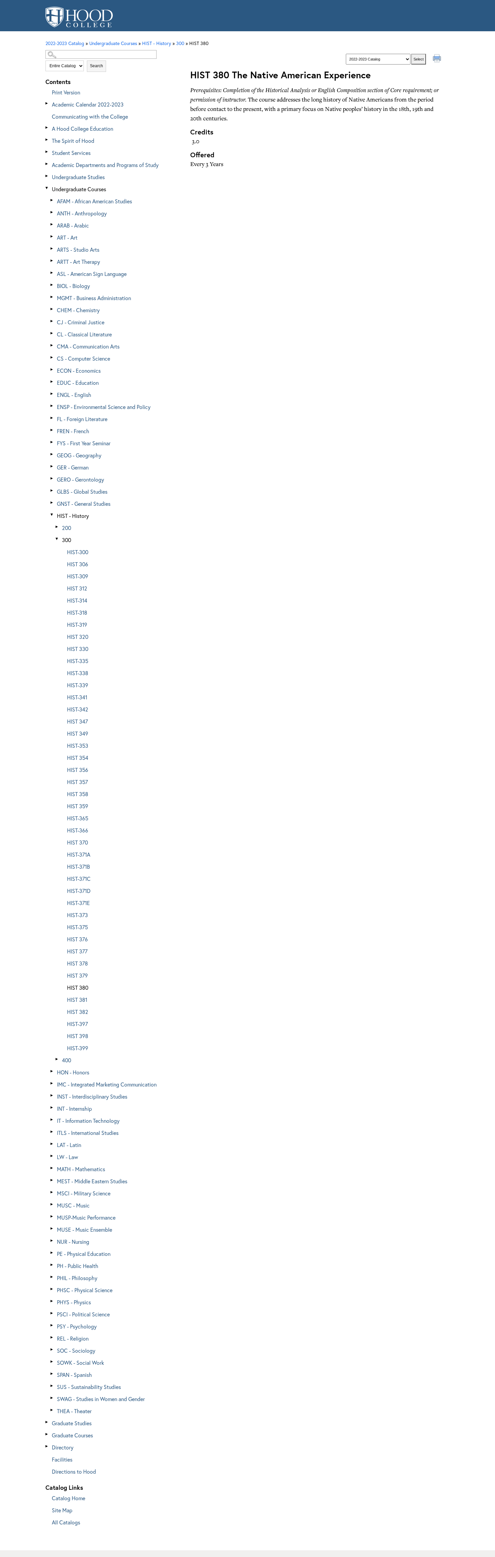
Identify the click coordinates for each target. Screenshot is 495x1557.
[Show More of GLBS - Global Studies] (52, 490)
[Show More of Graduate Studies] (47, 1422)
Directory (62, 1447)
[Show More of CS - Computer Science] (52, 357)
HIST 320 (77, 636)
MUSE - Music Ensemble (84, 1229)
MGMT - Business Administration (94, 297)
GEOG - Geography (79, 455)
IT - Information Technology (88, 1120)
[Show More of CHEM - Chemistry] (52, 309)
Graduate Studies (72, 1423)
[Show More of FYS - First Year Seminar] (52, 442)
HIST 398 (77, 1035)
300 (180, 43)
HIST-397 (77, 1023)
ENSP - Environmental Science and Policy (104, 406)
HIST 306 (77, 564)
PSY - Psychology (77, 1326)
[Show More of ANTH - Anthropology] (52, 212)
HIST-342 (77, 709)
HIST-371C (79, 878)
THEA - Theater (74, 1411)
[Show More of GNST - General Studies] (52, 502)
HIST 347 (77, 721)
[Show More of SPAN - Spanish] (52, 1373)
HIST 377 (77, 951)
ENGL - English (74, 394)
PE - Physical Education (83, 1253)
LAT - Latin (69, 1144)
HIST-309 (77, 576)
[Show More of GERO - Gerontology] (52, 478)
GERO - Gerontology (80, 479)
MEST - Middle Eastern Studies (92, 1181)
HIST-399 (77, 1048)
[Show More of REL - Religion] (52, 1337)
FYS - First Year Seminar (83, 443)
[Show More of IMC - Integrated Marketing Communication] (52, 1083)
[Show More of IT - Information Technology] (52, 1119)
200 (66, 527)
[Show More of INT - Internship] (52, 1107)
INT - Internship (74, 1108)
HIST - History (73, 515)
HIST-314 (77, 600)
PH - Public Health (77, 1265)
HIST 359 (77, 806)
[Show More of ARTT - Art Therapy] (52, 260)
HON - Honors (73, 1072)
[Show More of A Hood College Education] (47, 127)
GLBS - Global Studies (82, 491)
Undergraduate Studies (78, 176)
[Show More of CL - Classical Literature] (52, 333)
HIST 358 (77, 793)
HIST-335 (77, 660)
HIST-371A (78, 854)
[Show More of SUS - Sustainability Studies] (52, 1385)
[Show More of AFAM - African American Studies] (52, 200)
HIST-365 (77, 818)
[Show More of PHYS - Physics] (52, 1301)
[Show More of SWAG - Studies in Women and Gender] (52, 1397)
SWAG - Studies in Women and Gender (101, 1398)
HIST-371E (78, 902)
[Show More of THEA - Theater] (52, 1409)
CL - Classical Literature (84, 334)
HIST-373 (77, 914)
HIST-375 (77, 927)
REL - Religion (73, 1338)
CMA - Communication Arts (88, 346)
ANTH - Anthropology (82, 213)
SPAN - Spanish (74, 1374)
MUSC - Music (73, 1205)
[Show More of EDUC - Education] (52, 381)
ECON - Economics (79, 370)
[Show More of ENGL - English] (52, 393)
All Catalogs (66, 1522)
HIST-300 (77, 552)
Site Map (62, 1510)
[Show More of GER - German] (52, 466)
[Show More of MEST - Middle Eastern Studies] (52, 1180)
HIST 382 (77, 1011)
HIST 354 (77, 757)
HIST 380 (77, 987)
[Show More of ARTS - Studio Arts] (52, 248)
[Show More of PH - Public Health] (52, 1264)
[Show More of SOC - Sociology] (52, 1349)
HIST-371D (79, 890)
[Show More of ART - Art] (52, 236)
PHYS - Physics (74, 1302)
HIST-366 (77, 830)
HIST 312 (77, 588)
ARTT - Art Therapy (78, 261)
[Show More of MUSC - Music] (52, 1204)
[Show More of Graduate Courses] (47, 1434)
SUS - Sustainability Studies (89, 1386)
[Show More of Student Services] (47, 151)
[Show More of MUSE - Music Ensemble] (52, 1228)
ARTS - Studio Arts (78, 249)
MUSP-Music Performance (86, 1217)
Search (96, 66)
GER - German (73, 467)
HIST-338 (77, 673)
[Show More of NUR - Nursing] (52, 1240)
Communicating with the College (90, 116)
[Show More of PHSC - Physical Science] (52, 1288)
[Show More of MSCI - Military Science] (52, 1192)
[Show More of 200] (57, 526)
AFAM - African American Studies (94, 201)
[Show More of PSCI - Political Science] (52, 1313)
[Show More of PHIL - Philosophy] (52, 1276)
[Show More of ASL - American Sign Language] (52, 272)
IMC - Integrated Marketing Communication (107, 1084)
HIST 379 (77, 975)
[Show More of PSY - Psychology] (52, 1325)
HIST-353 (77, 745)
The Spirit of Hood (73, 140)
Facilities (62, 1459)
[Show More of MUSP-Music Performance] (52, 1216)
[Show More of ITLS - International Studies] (52, 1131)
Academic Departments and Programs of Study (105, 164)
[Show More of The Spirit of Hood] (47, 139)
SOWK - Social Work (80, 1362)
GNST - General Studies (83, 503)
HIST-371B (78, 866)
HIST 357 (77, 781)
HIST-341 (77, 697)
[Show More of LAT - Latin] (52, 1143)
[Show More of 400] (57, 1059)
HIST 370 (77, 842)
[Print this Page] (438, 59)
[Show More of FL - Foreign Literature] (52, 417)
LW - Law (67, 1156)
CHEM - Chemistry (78, 310)
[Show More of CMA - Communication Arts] (52, 345)
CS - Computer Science (83, 358)
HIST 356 (77, 769)
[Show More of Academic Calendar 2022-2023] (47, 103)
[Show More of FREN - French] (52, 430)
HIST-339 (77, 685)
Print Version (66, 92)
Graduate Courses (72, 1435)
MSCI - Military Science (83, 1193)
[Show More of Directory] (47, 1446)
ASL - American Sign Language (92, 273)
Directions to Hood (74, 1471)
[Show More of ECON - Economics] (52, 369)
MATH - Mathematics (81, 1169)
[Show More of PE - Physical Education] (52, 1252)
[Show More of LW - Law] (52, 1155)
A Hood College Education (82, 128)
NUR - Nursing (73, 1241)
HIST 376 (77, 939)
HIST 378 (77, 963)
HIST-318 (77, 612)
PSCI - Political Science (83, 1314)
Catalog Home (68, 1498)
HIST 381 (77, 999)
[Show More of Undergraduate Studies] (47, 175)
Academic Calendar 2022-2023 (88, 104)
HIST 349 (77, 733)
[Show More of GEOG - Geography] (52, 454)
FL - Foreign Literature (82, 418)
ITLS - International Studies (88, 1132)
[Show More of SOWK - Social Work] (52, 1361)
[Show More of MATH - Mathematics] (52, 1168)
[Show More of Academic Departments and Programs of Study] (47, 163)
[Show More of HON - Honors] (52, 1071)
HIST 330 (77, 648)
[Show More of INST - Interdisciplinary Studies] (52, 1095)
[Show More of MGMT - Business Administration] (52, 296)
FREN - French (73, 431)
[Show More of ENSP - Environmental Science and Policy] (52, 405)
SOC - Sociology (76, 1350)
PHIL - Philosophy (77, 1277)
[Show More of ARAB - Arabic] (52, 224)
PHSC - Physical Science (84, 1290)
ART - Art (67, 237)
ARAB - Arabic (73, 225)
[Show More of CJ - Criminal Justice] (52, 321)
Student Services (71, 152)
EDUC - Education (78, 382)
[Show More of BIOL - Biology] (52, 284)
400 (66, 1060)
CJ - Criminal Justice (80, 322)
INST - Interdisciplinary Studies (92, 1096)
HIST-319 (77, 624)
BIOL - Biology (73, 285)
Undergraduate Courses (79, 189)
